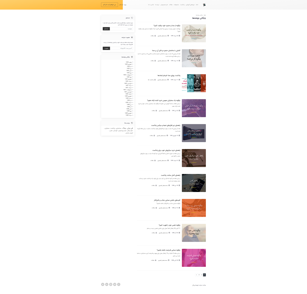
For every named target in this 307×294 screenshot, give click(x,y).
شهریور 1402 (128, 79)
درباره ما (157, 5)
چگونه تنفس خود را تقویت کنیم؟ (169, 225)
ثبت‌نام (121, 5)
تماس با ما (151, 5)
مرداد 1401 (129, 86)
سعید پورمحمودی (122, 131)
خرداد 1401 (128, 88)
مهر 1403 (129, 73)
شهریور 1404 (128, 64)
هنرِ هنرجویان (164, 5)
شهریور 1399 (128, 96)
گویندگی (115, 131)
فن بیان (130, 128)
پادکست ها (151, 80)
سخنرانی (106, 128)
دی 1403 (129, 68)
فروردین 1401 (128, 92)
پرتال (193, 285)
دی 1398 (129, 105)
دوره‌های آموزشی (190, 5)
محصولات (176, 5)
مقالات (170, 5)
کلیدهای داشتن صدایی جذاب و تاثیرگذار (167, 200)
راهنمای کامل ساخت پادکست (170, 175)
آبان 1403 (129, 71)
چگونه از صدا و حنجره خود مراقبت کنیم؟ (167, 25)
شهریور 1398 (128, 113)
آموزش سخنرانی (129, 133)
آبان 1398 (129, 109)
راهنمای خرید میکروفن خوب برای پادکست (166, 150)
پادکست (182, 5)
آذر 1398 (129, 107)
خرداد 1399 (128, 103)
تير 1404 (129, 66)
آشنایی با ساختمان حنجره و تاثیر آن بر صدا (166, 50)
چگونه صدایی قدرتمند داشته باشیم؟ (168, 250)
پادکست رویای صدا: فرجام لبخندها (169, 75)
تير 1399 (129, 100)
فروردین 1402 (128, 83)
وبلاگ (124, 128)
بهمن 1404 (129, 62)
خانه (197, 5)
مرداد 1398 (129, 115)
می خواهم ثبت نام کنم (109, 5)
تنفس (110, 131)
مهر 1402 (129, 77)
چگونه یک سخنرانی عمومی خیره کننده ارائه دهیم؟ (163, 100)
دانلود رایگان (130, 131)
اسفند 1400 (128, 94)
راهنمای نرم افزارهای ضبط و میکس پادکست (165, 125)
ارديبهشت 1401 (127, 90)
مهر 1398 (129, 111)
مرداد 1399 (129, 98)
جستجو (106, 29)
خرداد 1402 (128, 81)
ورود (125, 5)
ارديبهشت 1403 (127, 75)
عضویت (106, 48)
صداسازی (118, 128)
